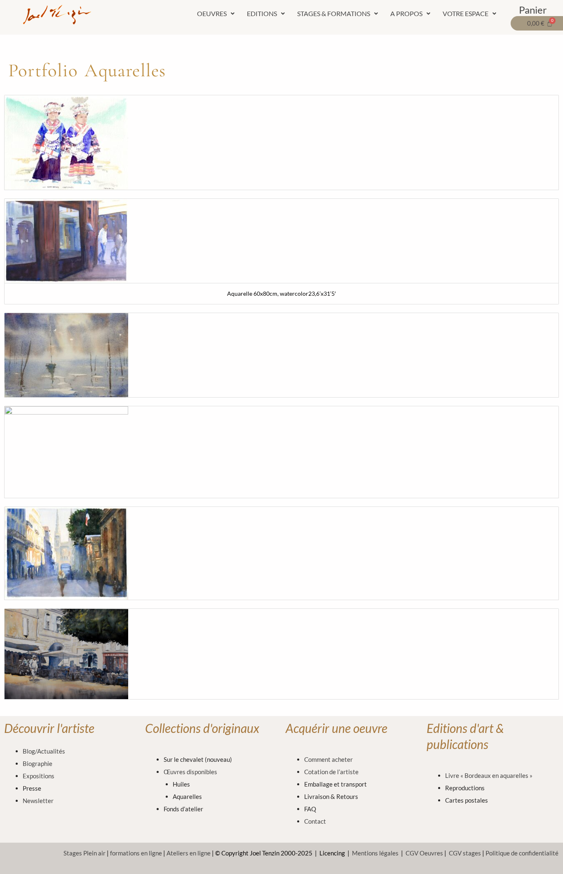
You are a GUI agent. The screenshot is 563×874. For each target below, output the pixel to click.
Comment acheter (328, 759)
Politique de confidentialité (522, 853)
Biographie (37, 763)
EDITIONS (262, 13)
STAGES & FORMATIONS (333, 13)
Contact (315, 821)
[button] (216, 13)
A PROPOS (406, 13)
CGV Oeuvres (424, 853)
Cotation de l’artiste (331, 771)
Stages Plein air (84, 853)
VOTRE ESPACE (465, 13)
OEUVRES (212, 13)
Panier (533, 10)
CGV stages (465, 853)
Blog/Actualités (44, 751)
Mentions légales (375, 853)
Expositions (38, 776)
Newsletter (38, 800)
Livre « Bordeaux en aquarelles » (489, 775)
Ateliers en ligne (189, 853)
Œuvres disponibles (190, 771)
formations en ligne (136, 853)
